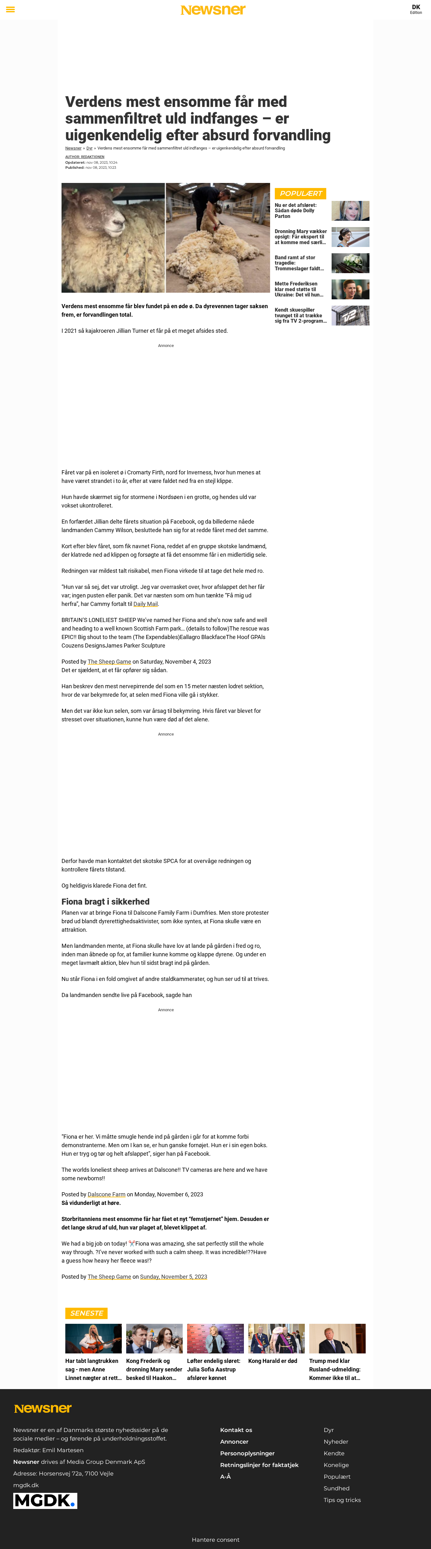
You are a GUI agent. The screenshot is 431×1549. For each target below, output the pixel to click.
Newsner (73, 148)
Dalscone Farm (107, 1194)
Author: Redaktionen (84, 157)
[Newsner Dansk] (213, 10)
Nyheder (336, 1441)
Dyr (89, 148)
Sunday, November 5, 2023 (173, 1276)
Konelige (336, 1465)
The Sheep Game (109, 661)
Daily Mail (145, 604)
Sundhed (337, 1488)
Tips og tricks (342, 1500)
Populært (337, 1476)
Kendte (334, 1453)
